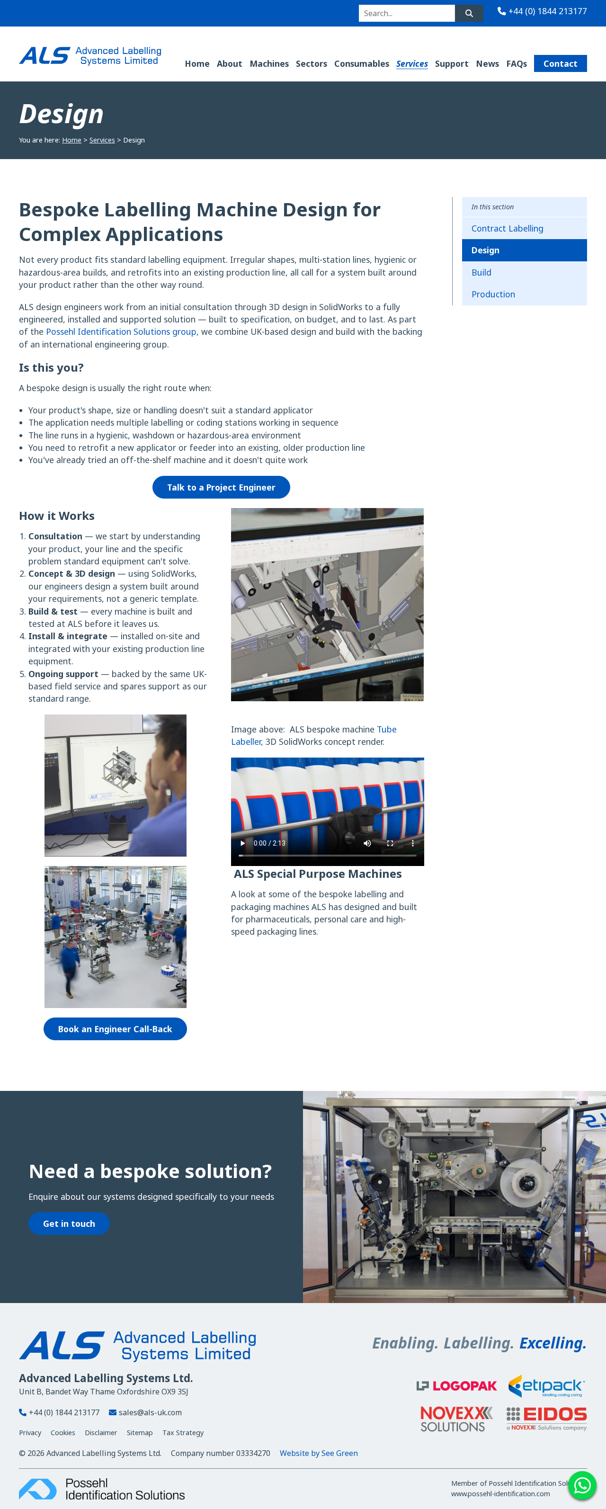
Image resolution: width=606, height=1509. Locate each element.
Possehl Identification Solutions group (121, 331)
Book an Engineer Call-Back (115, 1029)
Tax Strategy (183, 1432)
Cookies (63, 1432)
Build (481, 272)
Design (485, 250)
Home (71, 139)
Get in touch (69, 1223)
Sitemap (140, 1432)
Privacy (30, 1432)
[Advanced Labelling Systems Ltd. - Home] (90, 56)
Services (102, 139)
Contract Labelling (508, 228)
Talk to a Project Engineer (221, 487)
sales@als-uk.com (150, 1412)
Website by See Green (319, 1453)
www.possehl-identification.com (500, 1493)
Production (493, 294)
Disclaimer (101, 1432)
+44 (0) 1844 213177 (547, 11)
